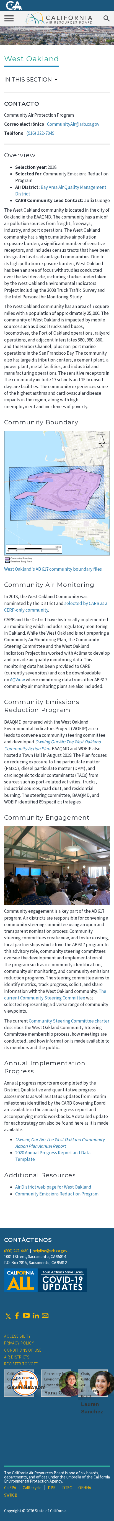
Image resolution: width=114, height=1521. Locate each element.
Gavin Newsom (26, 1387)
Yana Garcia (59, 1393)
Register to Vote (21, 1363)
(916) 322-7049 (40, 133)
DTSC (67, 1487)
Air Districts (16, 1357)
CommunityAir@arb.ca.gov (73, 124)
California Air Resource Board (58, 18)
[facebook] (16, 1315)
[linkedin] (35, 1315)
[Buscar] (106, 18)
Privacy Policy (19, 1343)
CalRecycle (32, 1487)
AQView (17, 680)
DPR (52, 1487)
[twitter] (8, 1315)
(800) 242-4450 (16, 1250)
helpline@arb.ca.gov (50, 1250)
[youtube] (26, 1315)
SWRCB (10, 1495)
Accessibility (17, 1336)
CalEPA (10, 1487)
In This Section (28, 79)
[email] (45, 1315)
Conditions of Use (23, 1350)
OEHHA (84, 1487)
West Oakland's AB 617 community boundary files (53, 569)
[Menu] (9, 18)
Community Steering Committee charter (69, 1021)
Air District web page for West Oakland (53, 1187)
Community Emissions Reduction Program (57, 1194)
